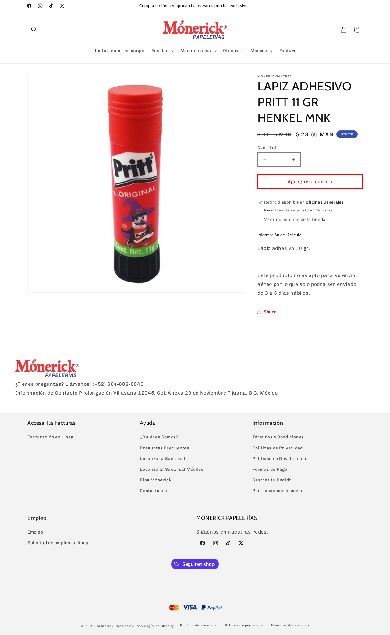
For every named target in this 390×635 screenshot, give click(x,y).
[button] (34, 29)
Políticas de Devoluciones (281, 458)
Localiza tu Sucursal (162, 458)
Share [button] (270, 311)
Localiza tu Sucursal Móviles (172, 469)
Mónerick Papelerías (115, 626)
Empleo (35, 532)
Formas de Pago (270, 469)
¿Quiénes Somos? (159, 437)
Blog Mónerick (156, 480)
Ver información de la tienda (295, 219)
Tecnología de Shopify (154, 626)
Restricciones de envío (277, 490)
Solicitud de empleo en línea (57, 542)
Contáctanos (153, 490)
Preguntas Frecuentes (164, 448)
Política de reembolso (199, 625)
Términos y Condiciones (278, 437)
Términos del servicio (290, 625)
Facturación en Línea (50, 437)
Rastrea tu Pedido (272, 480)
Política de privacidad (244, 625)
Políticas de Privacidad (278, 448)
